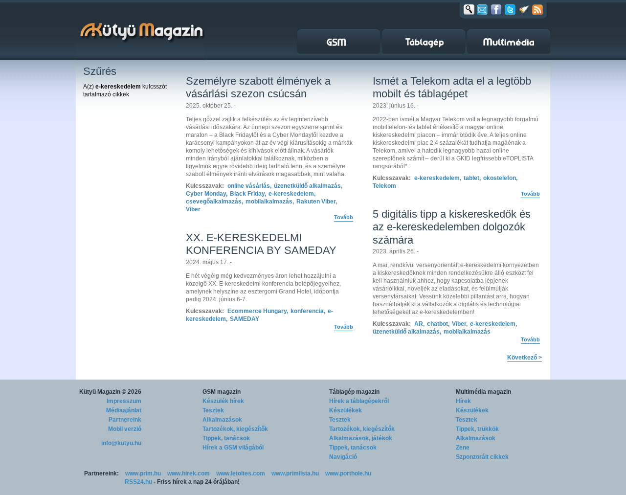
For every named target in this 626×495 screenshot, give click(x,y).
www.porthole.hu (348, 473)
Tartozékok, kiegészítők (235, 429)
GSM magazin (221, 391)
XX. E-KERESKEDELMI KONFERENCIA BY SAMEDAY (261, 243)
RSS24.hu (138, 481)
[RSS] (537, 9)
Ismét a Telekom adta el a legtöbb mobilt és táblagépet (452, 87)
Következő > (524, 357)
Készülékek (345, 410)
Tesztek (213, 410)
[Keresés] (469, 9)
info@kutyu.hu (121, 443)
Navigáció (343, 456)
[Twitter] (510, 9)
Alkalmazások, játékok (360, 438)
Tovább (343, 217)
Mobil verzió (124, 429)
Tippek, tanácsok (226, 438)
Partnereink (125, 419)
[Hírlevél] (482, 9)
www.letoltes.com (240, 473)
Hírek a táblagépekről (359, 401)
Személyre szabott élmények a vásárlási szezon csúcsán (258, 87)
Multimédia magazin (483, 391)
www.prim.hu (143, 473)
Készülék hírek (223, 401)
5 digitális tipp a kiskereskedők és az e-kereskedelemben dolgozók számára (452, 227)
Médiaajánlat (123, 410)
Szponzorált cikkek (482, 456)
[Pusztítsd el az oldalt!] (524, 9)
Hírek (463, 401)
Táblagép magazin (354, 391)
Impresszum (124, 401)
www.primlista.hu (295, 473)
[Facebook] (496, 9)
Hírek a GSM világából (233, 447)
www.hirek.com (188, 473)
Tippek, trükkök (477, 429)
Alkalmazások (222, 419)
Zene (463, 447)
